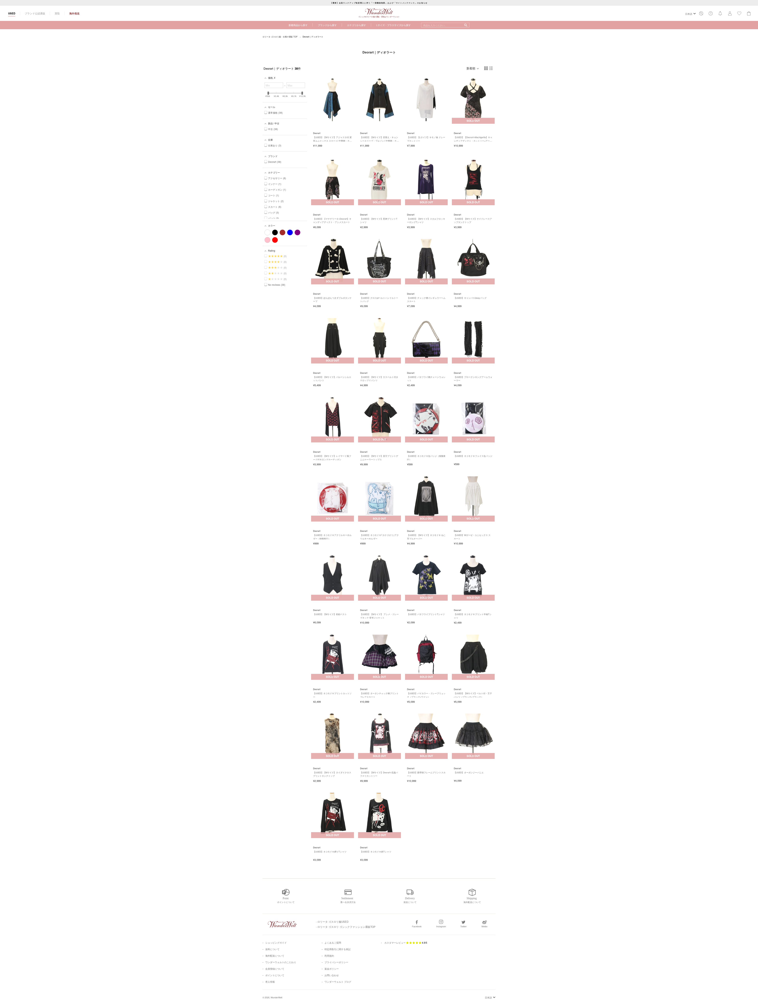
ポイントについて (274, 975)
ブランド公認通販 (35, 13)
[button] (486, 69)
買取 (57, 13)
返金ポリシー (332, 968)
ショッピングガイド (276, 942)
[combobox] (445, 25)
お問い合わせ (332, 975)
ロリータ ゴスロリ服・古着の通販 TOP (280, 36)
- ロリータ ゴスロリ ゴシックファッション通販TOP (345, 927)
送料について (272, 949)
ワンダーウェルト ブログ (338, 981)
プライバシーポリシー (336, 962)
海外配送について (274, 955)
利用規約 (329, 955)
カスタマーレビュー (395, 942)
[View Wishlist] (701, 14)
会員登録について (274, 968)
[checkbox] (267, 232)
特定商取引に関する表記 (338, 949)
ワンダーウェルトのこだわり (280, 962)
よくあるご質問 (333, 942)
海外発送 (74, 13)
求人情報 (270, 981)
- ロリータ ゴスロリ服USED (332, 922)
